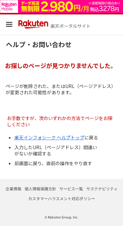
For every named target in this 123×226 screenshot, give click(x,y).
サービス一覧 (71, 188)
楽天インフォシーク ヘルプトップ (49, 137)
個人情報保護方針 (40, 188)
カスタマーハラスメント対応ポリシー (61, 198)
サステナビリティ (102, 188)
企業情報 (13, 188)
